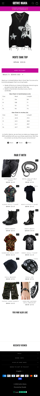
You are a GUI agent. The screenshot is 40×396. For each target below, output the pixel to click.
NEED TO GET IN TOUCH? (19, 367)
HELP (19, 353)
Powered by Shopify (20, 387)
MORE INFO (19, 358)
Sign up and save (19, 362)
